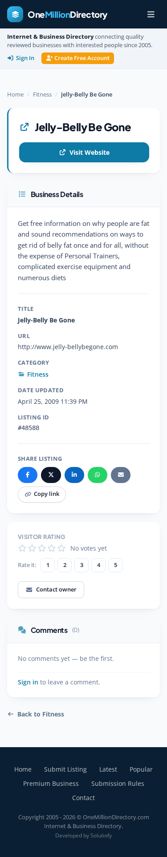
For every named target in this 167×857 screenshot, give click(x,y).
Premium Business (51, 783)
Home (15, 94)
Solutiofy (101, 835)
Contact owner (56, 589)
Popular (141, 769)
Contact (83, 797)
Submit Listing (65, 769)
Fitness (42, 94)
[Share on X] (51, 475)
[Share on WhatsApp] (97, 475)
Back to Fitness (40, 714)
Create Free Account (82, 58)
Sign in (28, 682)
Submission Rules (117, 783)
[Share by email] (120, 475)
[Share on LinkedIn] (74, 475)
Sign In (25, 58)
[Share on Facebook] (27, 475)
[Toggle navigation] (151, 14)
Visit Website (89, 152)
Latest (108, 769)
